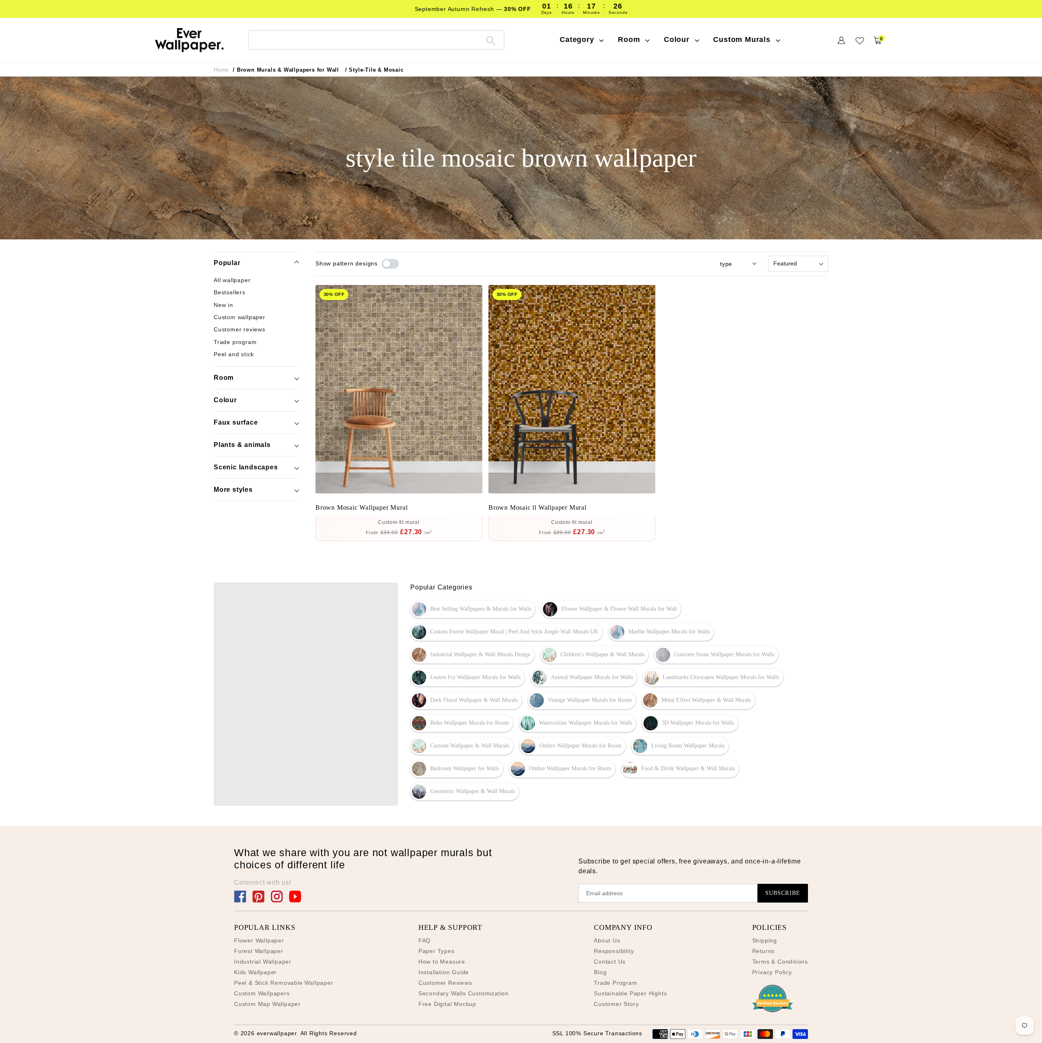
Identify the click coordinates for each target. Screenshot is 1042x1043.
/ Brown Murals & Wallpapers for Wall (286, 70)
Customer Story (616, 1004)
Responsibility (614, 951)
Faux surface (236, 422)
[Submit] (490, 40)
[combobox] (376, 40)
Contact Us (610, 961)
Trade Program (615, 982)
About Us (607, 940)
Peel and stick (234, 354)
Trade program (235, 341)
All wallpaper (232, 280)
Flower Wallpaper (259, 940)
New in (223, 304)
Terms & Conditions (780, 961)
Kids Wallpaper (255, 972)
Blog (600, 972)
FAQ (424, 940)
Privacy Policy (772, 972)
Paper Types (436, 951)
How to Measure (441, 961)
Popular (227, 262)
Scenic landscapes (246, 467)
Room (224, 377)
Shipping (764, 940)
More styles (233, 489)
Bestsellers (229, 292)
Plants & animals (242, 444)
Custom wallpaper (239, 316)
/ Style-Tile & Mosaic (374, 70)
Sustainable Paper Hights (630, 993)
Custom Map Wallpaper (267, 1004)
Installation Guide (443, 972)
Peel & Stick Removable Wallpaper (283, 982)
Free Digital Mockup (447, 1004)
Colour (225, 400)
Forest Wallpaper (258, 951)
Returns (763, 951)
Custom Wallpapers (262, 993)
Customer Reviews (445, 982)
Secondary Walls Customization (463, 993)
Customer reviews (239, 329)
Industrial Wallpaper (262, 961)
